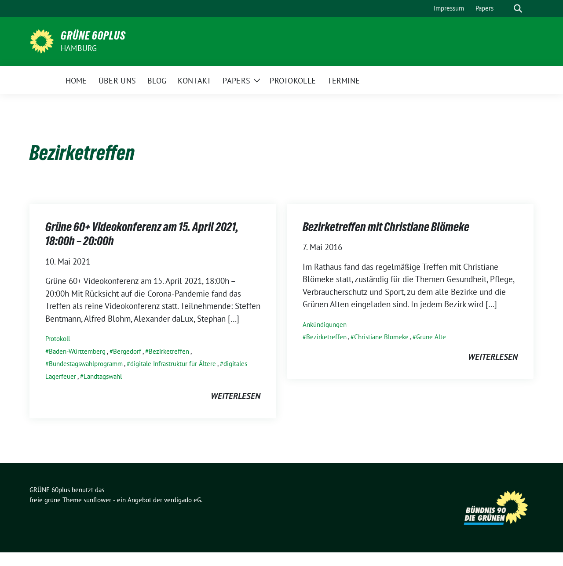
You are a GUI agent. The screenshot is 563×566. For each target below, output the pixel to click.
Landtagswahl (103, 376)
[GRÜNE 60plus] (41, 40)
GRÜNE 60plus (93, 35)
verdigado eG (182, 500)
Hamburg (79, 48)
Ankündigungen (325, 324)
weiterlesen (235, 396)
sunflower (97, 500)
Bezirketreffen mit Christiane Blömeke (386, 227)
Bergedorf (127, 351)
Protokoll (57, 338)
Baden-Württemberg (77, 351)
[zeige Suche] (517, 8)
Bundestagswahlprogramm (86, 363)
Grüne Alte (431, 337)
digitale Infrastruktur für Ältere (173, 363)
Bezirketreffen (169, 351)
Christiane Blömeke (381, 337)
